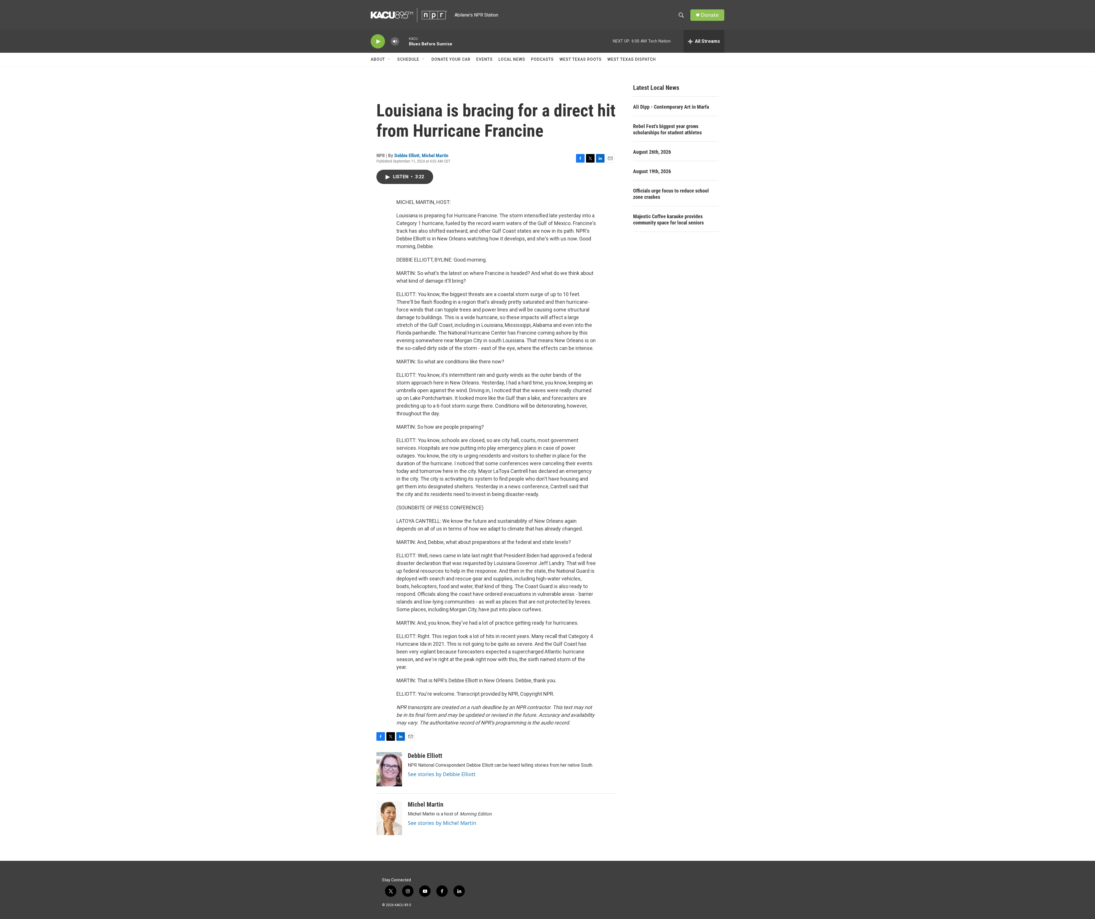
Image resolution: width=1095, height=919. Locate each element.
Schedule (408, 59)
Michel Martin (435, 155)
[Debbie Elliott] (389, 769)
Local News (511, 59)
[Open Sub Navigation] (389, 59)
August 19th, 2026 (652, 171)
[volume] (395, 41)
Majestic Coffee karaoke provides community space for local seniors (668, 219)
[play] (377, 41)
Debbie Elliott (406, 155)
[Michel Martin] (389, 818)
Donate (710, 15)
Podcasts (542, 59)
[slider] (404, 41)
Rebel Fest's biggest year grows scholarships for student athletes (667, 129)
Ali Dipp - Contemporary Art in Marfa (671, 107)
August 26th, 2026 (652, 152)
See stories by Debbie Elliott (442, 774)
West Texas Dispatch (631, 59)
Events (484, 59)
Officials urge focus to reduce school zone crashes (671, 194)
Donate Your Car (451, 59)
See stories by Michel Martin (442, 822)
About (378, 59)
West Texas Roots (580, 59)
